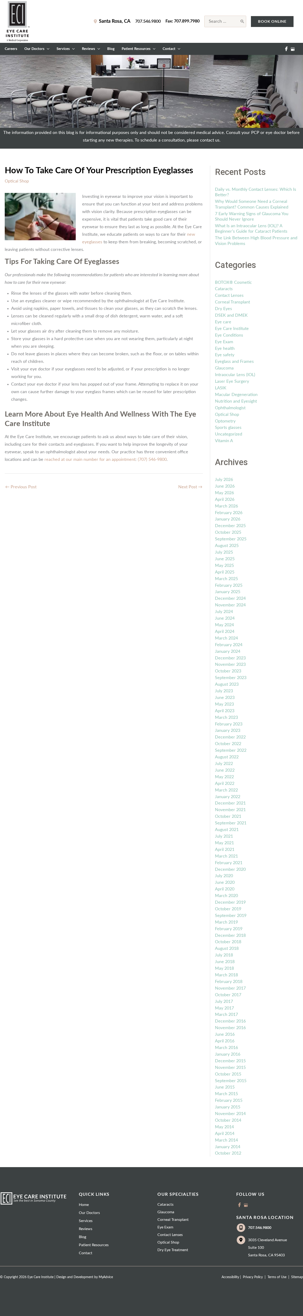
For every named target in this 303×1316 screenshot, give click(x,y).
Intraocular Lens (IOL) (235, 375)
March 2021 (226, 856)
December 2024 (230, 598)
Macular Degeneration (236, 395)
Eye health (225, 349)
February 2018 (228, 982)
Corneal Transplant (232, 302)
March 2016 (226, 1048)
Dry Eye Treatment (172, 1250)
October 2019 (228, 909)
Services (86, 1221)
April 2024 (224, 632)
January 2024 (227, 651)
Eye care (223, 322)
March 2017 (226, 1015)
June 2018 (225, 962)
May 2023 (224, 704)
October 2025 (228, 532)
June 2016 (225, 1034)
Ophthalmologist (230, 408)
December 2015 (230, 1061)
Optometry (225, 421)
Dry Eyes (223, 309)
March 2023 (226, 718)
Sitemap (296, 1277)
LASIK (220, 388)
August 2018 (227, 949)
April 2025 (224, 572)
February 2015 (228, 1100)
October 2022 (228, 744)
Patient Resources (94, 1245)
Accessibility (230, 1277)
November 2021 (230, 810)
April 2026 (224, 500)
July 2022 (224, 764)
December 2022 (230, 737)
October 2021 (228, 816)
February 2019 (228, 929)
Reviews (85, 1229)
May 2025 (224, 566)
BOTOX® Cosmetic (233, 282)
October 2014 (228, 1120)
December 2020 (230, 869)
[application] (47, 49)
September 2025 (230, 539)
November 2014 (230, 1114)
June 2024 (225, 618)
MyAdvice (106, 1277)
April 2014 (224, 1134)
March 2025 (226, 579)
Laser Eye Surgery (232, 381)
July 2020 (224, 876)
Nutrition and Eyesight (236, 401)
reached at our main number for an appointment (90, 460)
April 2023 (224, 711)
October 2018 (228, 942)
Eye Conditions (229, 335)
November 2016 (230, 1028)
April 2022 (224, 784)
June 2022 (225, 770)
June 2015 (225, 1087)
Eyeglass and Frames (234, 362)
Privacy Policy (253, 1277)
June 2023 (225, 698)
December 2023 (230, 658)
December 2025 (230, 526)
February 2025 (228, 585)
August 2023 (227, 684)
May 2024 (224, 625)
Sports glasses (228, 428)
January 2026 (227, 519)
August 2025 (227, 546)
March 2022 (226, 790)
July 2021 (224, 836)
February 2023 (228, 724)
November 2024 (230, 605)
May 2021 (224, 843)
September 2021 (230, 823)
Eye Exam (224, 342)
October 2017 (228, 995)
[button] (272, 21)
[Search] (242, 21)
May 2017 (224, 1008)
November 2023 (230, 664)
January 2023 (227, 731)
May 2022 (224, 777)
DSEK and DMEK (231, 315)
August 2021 (227, 830)
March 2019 (226, 922)
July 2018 (224, 955)
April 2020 (224, 889)
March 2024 (226, 638)
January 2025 (227, 592)
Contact (85, 1253)
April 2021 (224, 850)
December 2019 (230, 902)
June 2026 (225, 486)
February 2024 (228, 645)
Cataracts (224, 289)
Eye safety (224, 355)
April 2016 (224, 1041)
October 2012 (228, 1153)
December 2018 (230, 936)
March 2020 (226, 896)
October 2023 (228, 671)
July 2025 (224, 552)
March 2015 (226, 1094)
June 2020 (225, 882)
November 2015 (230, 1068)
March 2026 (226, 506)
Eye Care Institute (232, 329)
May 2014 (224, 1127)
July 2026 (224, 480)
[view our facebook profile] (286, 49)
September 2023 (230, 678)
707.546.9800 (148, 21)
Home (84, 1205)
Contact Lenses (229, 295)
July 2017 (224, 1002)
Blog (82, 1237)
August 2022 (227, 757)
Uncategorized (228, 434)
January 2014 (227, 1147)
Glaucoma (224, 368)
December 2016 (230, 1021)
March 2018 (226, 975)
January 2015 (227, 1107)
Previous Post (20, 487)
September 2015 (230, 1081)
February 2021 (228, 863)
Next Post (190, 487)
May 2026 (224, 493)
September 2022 (230, 750)
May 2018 (224, 968)
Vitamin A (224, 441)
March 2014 (226, 1140)
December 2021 (230, 803)
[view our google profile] (293, 49)
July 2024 (224, 612)
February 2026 (228, 513)
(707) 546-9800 (152, 460)
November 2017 (230, 988)
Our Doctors (89, 1213)
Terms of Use (277, 1277)
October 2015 (228, 1074)
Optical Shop (17, 181)
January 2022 (227, 797)
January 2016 (227, 1054)
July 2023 (224, 691)
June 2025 (225, 559)
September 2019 (230, 916)
